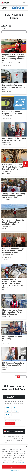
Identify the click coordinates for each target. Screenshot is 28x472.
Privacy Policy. (21, 462)
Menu (24, 2)
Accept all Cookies (14, 467)
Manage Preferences (14, 470)
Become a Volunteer (15, 432)
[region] (14, 458)
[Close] (26, 446)
